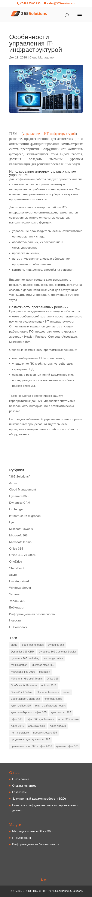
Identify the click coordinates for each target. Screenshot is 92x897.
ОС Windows (18, 627)
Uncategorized (19, 581)
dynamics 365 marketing (25, 658)
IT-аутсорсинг (21, 837)
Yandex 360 (17, 601)
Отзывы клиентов (24, 785)
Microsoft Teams (20, 542)
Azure (13, 483)
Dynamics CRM (19, 502)
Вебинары (16, 607)
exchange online (53, 658)
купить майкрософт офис (50, 705)
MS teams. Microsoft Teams (27, 678)
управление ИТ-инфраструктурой (49, 133)
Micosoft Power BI (21, 528)
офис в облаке (37, 726)
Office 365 (16, 548)
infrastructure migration (25, 515)
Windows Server (20, 587)
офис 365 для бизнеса (40, 719)
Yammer (15, 594)
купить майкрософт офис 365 (29, 712)
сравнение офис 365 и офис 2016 (31, 746)
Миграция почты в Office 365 (32, 831)
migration (44, 671)
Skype (13, 574)
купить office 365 (21, 705)
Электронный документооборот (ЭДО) (39, 798)
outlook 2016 (48, 685)
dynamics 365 (56, 644)
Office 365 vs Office (22, 555)
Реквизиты (19, 792)
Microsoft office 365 (43, 665)
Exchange (16, 509)
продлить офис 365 (45, 732)
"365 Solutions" (19, 476)
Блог (43, 879)
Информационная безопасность (32, 614)
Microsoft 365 (18, 535)
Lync (12, 522)
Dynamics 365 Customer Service (58, 651)
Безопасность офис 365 (25, 698)
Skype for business (48, 692)
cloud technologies (33, 644)
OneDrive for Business (24, 685)
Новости (15, 620)
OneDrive (15, 561)
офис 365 (16, 719)
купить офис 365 (61, 712)
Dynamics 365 (18, 496)
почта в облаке (20, 732)
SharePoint (16, 568)
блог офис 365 (53, 698)
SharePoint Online (21, 692)
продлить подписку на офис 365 (30, 739)
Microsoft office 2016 (23, 671)
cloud (14, 644)
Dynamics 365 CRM (22, 651)
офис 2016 (17, 726)
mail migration (19, 665)
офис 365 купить (68, 719)
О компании (20, 779)
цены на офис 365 (67, 746)
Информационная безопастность (35, 844)
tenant (66, 692)
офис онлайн (58, 726)
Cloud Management (43, 57)
